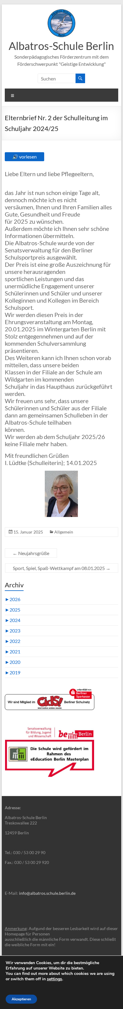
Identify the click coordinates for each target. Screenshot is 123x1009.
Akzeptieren (21, 999)
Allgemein (63, 531)
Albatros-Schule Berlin (61, 45)
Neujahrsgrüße (31, 553)
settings (54, 979)
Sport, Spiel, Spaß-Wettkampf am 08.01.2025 (61, 568)
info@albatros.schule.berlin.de (47, 893)
